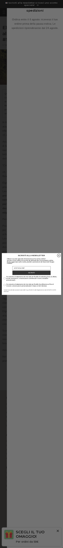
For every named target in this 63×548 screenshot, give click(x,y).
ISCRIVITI (31, 273)
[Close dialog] (58, 255)
